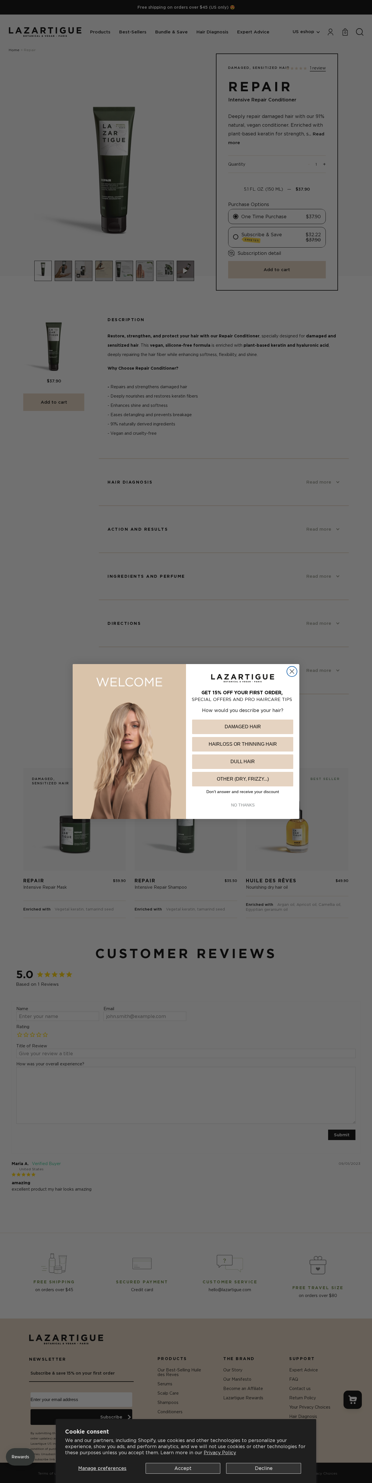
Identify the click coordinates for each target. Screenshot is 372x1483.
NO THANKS (243, 805)
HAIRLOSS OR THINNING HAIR (243, 744)
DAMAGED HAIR (243, 726)
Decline (264, 1468)
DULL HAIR (242, 761)
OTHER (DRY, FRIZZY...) (243, 779)
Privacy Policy (220, 1452)
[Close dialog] (292, 671)
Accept (183, 1468)
